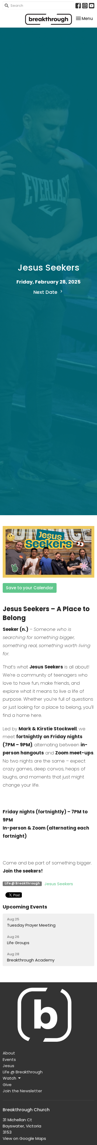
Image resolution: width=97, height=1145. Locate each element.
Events (9, 1059)
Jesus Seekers (58, 884)
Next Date (46, 292)
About (9, 1053)
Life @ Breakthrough (23, 1072)
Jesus (8, 1066)
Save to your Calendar (29, 588)
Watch (9, 1078)
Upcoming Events (25, 906)
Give (7, 1084)
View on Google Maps (24, 1138)
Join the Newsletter (22, 1091)
